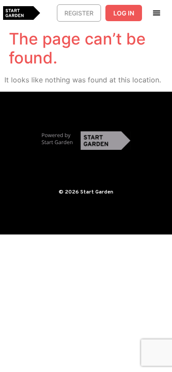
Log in (123, 13)
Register (78, 13)
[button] (157, 13)
